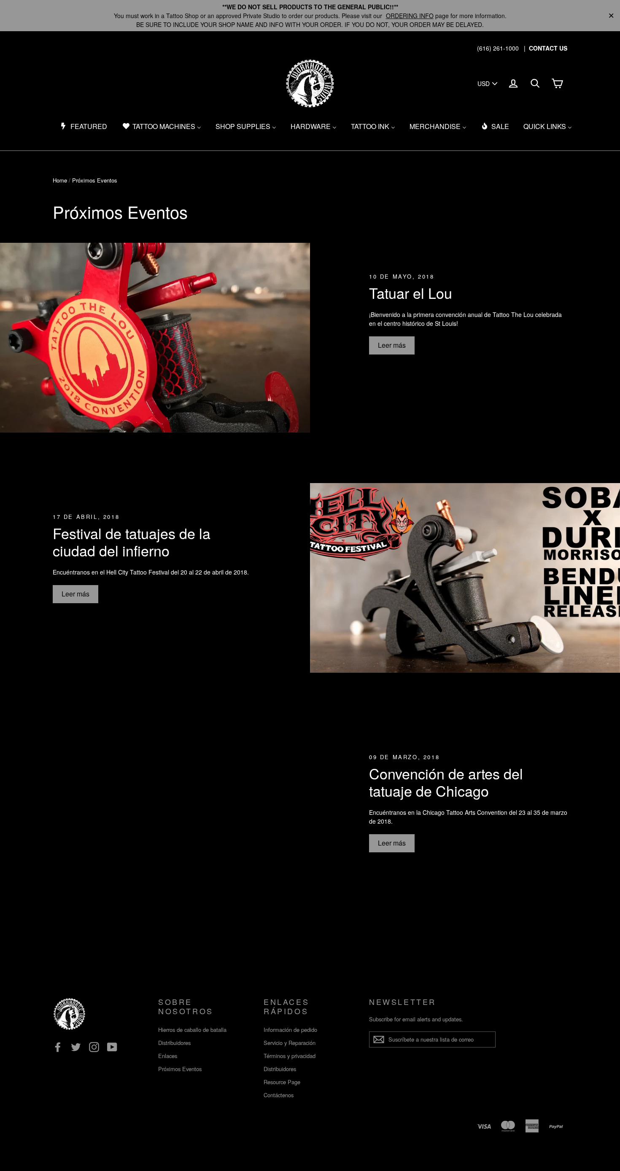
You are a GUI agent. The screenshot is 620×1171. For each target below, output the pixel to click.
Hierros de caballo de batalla (192, 1030)
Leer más (392, 345)
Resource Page (282, 1082)
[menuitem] (83, 126)
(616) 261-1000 (498, 48)
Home (60, 180)
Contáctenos (279, 1095)
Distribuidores (174, 1043)
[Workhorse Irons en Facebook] (58, 1047)
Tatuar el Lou (410, 292)
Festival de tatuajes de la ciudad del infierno (131, 542)
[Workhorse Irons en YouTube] (112, 1047)
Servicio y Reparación (289, 1043)
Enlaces (167, 1056)
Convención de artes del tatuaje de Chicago (446, 782)
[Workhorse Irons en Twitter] (76, 1047)
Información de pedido (290, 1030)
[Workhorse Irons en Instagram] (94, 1047)
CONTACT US (548, 48)
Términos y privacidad (289, 1056)
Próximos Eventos (180, 1069)
